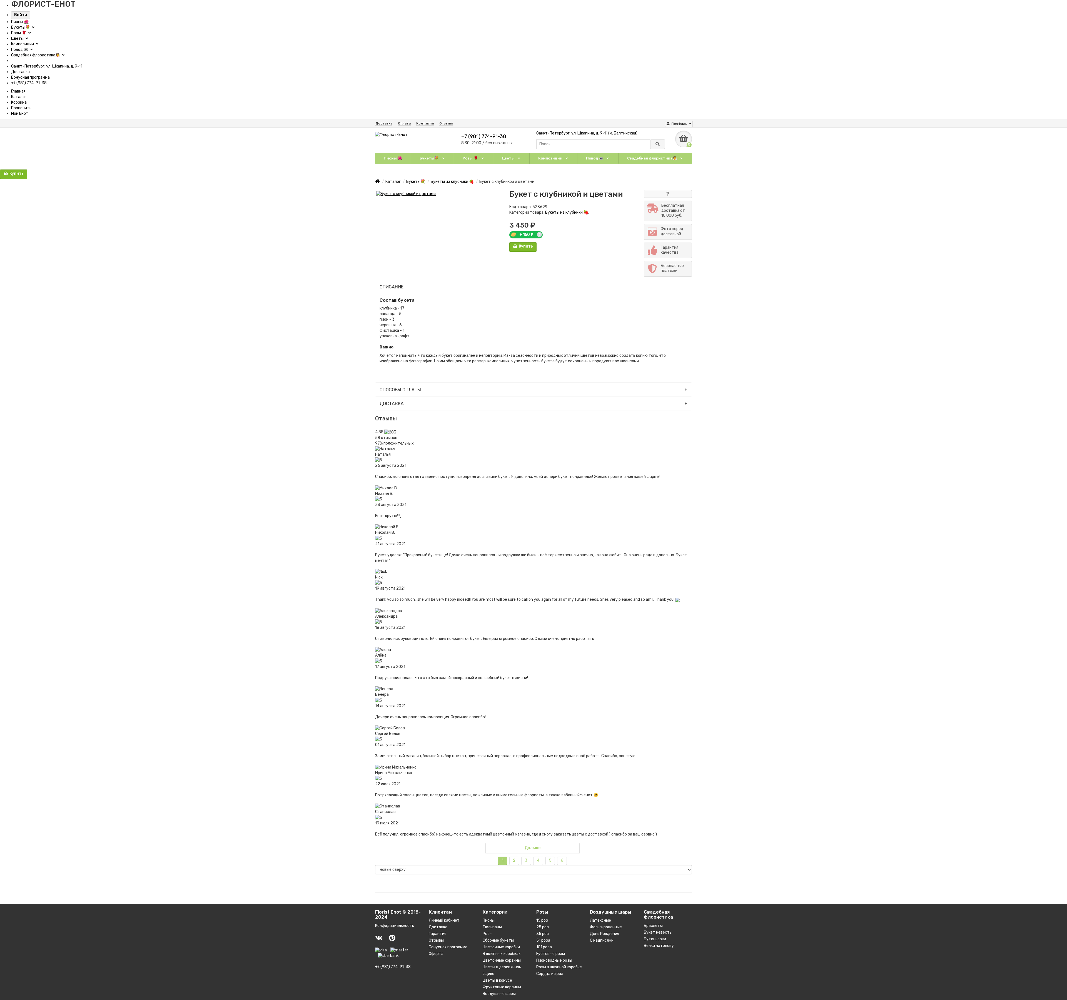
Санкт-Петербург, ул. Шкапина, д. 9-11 (46, 66)
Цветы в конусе (497, 980)
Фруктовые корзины (502, 987)
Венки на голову (659, 945)
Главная (18, 91)
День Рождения (604, 933)
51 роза (543, 940)
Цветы (17, 38)
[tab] (533, 287)
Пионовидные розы (554, 960)
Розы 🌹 (19, 33)
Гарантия (437, 933)
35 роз (542, 933)
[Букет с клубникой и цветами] (439, 194)
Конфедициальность (394, 925)
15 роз (542, 920)
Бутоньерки (655, 939)
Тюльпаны (492, 927)
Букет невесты (658, 932)
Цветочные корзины (502, 960)
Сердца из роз (549, 973)
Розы (487, 933)
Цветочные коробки (501, 947)
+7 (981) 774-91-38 (29, 83)
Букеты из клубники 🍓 (566, 212)
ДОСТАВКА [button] (392, 403)
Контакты (425, 123)
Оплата (404, 123)
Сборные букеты (498, 940)
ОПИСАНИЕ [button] (391, 287)
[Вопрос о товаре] (668, 194)
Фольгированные (606, 927)
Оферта (436, 953)
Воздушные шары (499, 993)
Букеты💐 (21, 27)
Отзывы (446, 123)
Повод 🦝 (20, 49)
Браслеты (653, 925)
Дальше (532, 848)
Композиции (23, 44)
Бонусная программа (30, 77)
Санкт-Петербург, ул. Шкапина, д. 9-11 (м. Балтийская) (586, 133)
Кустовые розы (550, 953)
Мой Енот (19, 113)
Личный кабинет (444, 920)
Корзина (19, 102)
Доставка (20, 71)
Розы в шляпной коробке (559, 967)
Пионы (489, 920)
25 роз (542, 927)
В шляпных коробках (502, 953)
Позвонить (21, 108)
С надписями (602, 940)
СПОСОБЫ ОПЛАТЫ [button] (400, 389)
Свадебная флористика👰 (36, 55)
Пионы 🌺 (20, 21)
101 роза (544, 947)
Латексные (600, 920)
